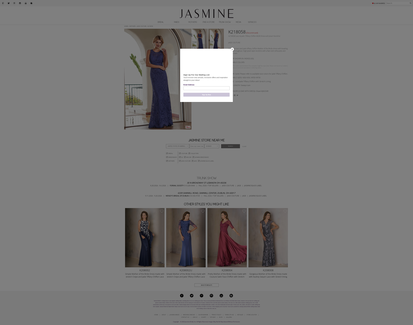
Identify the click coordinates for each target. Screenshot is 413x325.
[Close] (232, 49)
